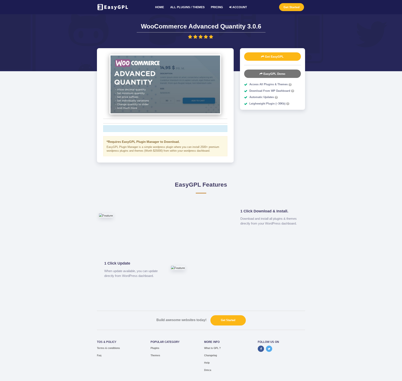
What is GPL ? (212, 348)
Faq (99, 355)
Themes (155, 355)
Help (207, 362)
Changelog (210, 355)
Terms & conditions (108, 348)
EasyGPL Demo (274, 73)
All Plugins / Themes (187, 7)
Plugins (155, 348)
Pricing (217, 7)
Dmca (207, 370)
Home (159, 7)
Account (239, 7)
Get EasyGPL (274, 56)
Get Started (291, 7)
